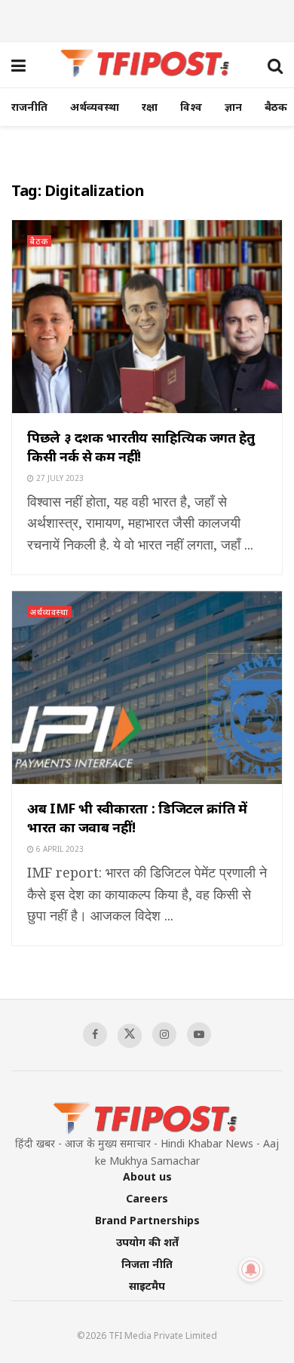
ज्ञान (233, 107)
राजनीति (29, 107)
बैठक (276, 107)
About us (147, 1176)
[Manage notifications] (251, 1269)
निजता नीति (147, 1264)
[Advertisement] (147, 19)
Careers (147, 1198)
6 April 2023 (59, 849)
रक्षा (150, 107)
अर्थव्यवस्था (94, 107)
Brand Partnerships (147, 1220)
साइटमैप (147, 1286)
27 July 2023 (59, 478)
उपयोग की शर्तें (147, 1242)
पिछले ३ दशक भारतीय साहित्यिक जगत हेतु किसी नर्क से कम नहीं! (141, 446)
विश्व (191, 107)
